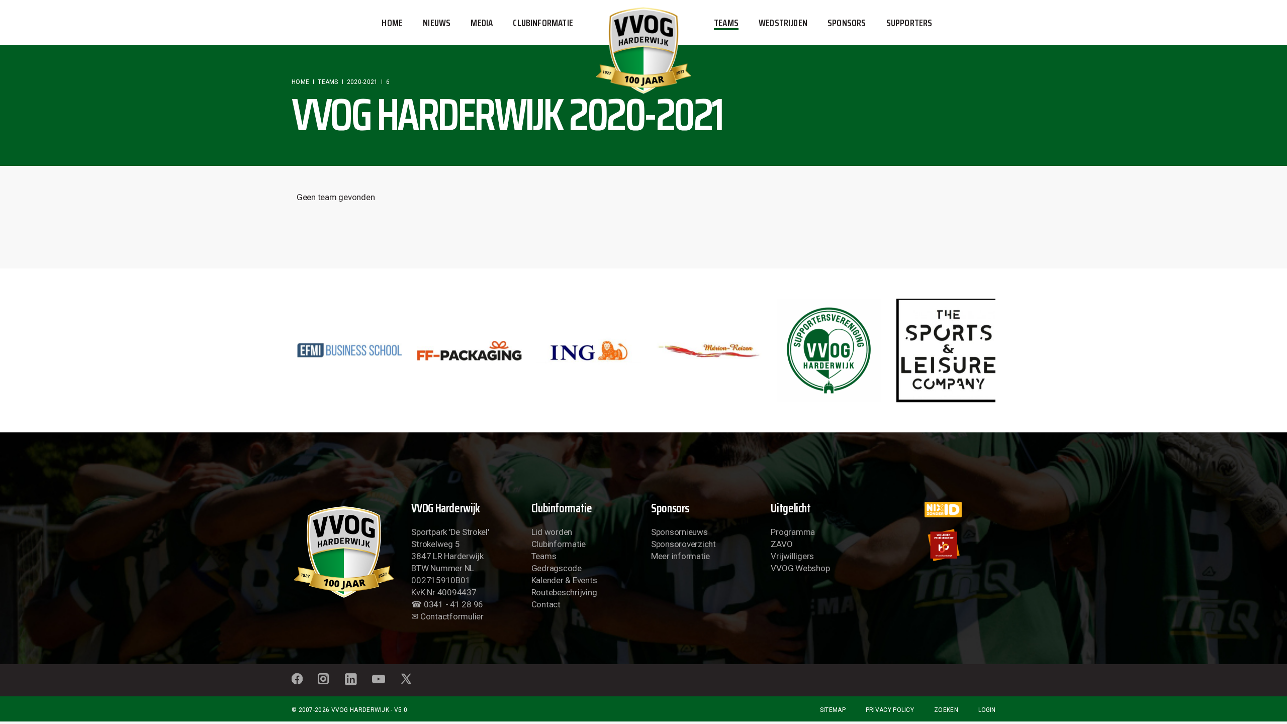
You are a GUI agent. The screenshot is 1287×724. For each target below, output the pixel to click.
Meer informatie (680, 556)
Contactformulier (452, 616)
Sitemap (833, 709)
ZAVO (781, 544)
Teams (544, 556)
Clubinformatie (558, 544)
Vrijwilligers (792, 556)
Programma (793, 532)
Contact (546, 604)
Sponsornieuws (679, 532)
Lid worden (551, 532)
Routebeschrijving (564, 592)
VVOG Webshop (800, 568)
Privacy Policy (890, 709)
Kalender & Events (564, 580)
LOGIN (986, 709)
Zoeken (946, 709)
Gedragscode (556, 568)
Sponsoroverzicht (683, 544)
